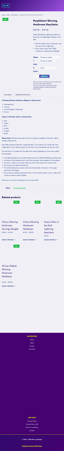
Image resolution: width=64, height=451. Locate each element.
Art (37, 85)
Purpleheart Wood (20, 188)
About (32, 343)
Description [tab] (8, 95)
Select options (7, 240)
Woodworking (36, 89)
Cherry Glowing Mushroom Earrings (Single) (10, 225)
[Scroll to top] (61, 437)
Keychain (54, 85)
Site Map (32, 349)
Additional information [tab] (22, 95)
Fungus (40, 85)
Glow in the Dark (47, 85)
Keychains (48, 83)
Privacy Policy (32, 421)
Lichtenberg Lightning (38, 87)
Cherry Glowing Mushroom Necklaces (31, 225)
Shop (32, 340)
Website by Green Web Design (32, 446)
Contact (32, 346)
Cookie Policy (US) (32, 424)
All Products (42, 83)
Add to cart (44, 76)
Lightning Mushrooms (50, 87)
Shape (35, 57)
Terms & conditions (32, 427)
